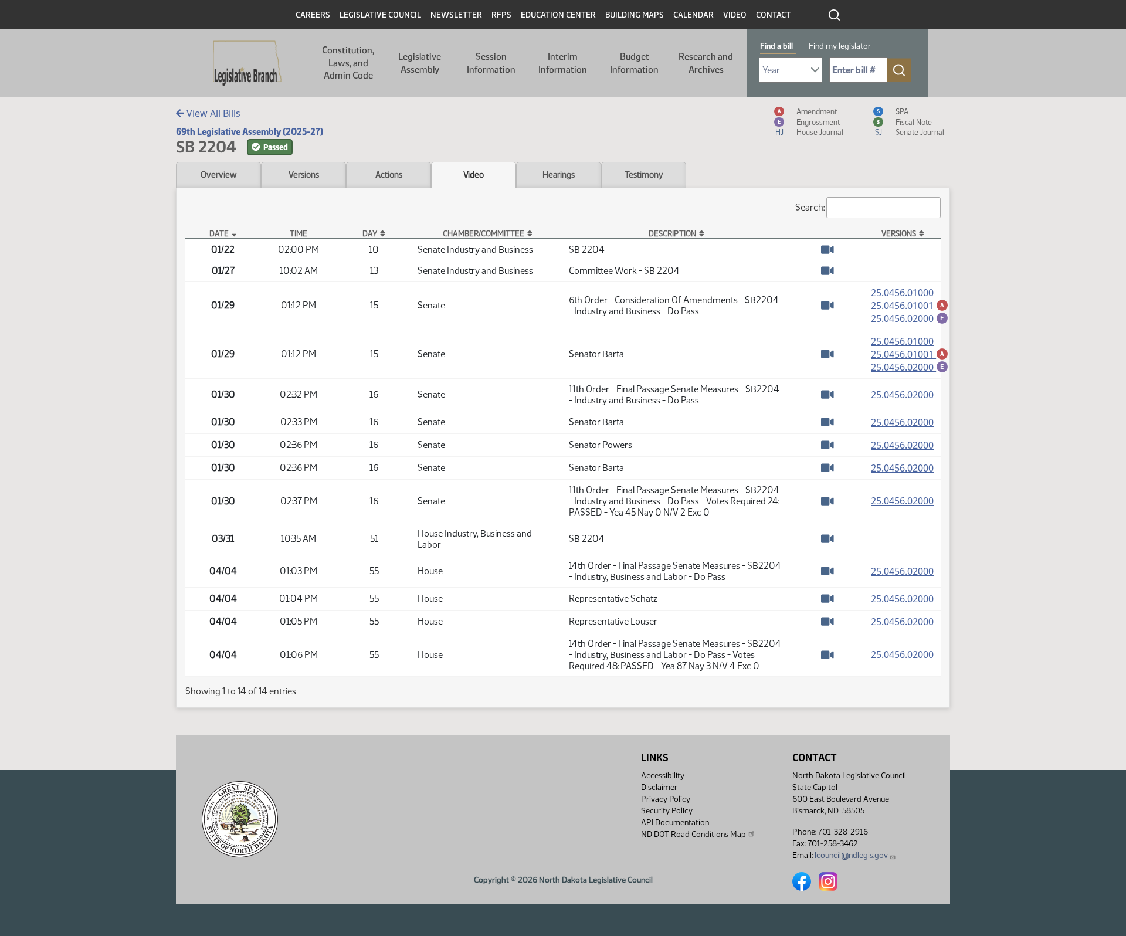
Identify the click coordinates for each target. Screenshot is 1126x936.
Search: (810, 207)
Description (672, 233)
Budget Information (634, 63)
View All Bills (212, 113)
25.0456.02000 (909, 318)
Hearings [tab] (558, 174)
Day (369, 233)
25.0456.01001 (909, 305)
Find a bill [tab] (776, 46)
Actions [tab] (388, 174)
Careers (313, 15)
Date (219, 233)
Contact (773, 15)
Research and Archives (706, 63)
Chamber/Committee (483, 233)
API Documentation (675, 823)
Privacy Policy (665, 799)
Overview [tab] (218, 174)
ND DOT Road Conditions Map (693, 834)
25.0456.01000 (902, 292)
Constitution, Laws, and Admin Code (348, 63)
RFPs (501, 15)
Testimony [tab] (644, 174)
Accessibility (662, 776)
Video (735, 15)
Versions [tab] (304, 174)
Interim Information (562, 63)
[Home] (247, 63)
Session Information (491, 63)
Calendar (693, 15)
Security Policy (667, 811)
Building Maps (634, 15)
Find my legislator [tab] (840, 46)
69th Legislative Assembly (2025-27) (249, 131)
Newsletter (456, 15)
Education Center (558, 15)
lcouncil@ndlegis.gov (851, 855)
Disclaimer (659, 787)
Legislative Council (380, 15)
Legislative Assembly (419, 63)
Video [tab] (473, 174)
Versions (898, 233)
